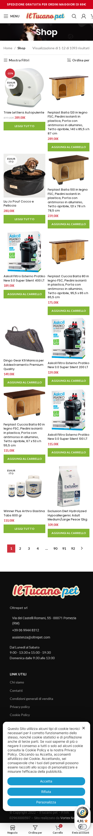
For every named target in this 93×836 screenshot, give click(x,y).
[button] (68, 147)
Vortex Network (71, 818)
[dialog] (46, 766)
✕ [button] (83, 728)
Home (8, 48)
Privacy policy (20, 707)
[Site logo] (45, 16)
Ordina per (80, 60)
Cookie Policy (20, 715)
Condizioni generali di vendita (31, 699)
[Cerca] (74, 16)
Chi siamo (17, 682)
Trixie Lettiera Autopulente (24, 112)
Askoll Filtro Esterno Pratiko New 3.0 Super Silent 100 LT (68, 437)
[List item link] (46, 630)
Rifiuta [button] (46, 792)
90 (55, 548)
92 (73, 548)
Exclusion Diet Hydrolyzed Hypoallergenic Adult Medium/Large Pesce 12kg (67, 515)
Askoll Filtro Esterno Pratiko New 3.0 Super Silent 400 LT (24, 278)
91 (64, 548)
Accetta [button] (46, 781)
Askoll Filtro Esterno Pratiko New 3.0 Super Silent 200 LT (68, 365)
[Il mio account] (83, 16)
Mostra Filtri (19, 60)
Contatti (16, 690)
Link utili (18, 674)
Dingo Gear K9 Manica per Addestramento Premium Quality (24, 364)
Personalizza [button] (46, 802)
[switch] (82, 826)
